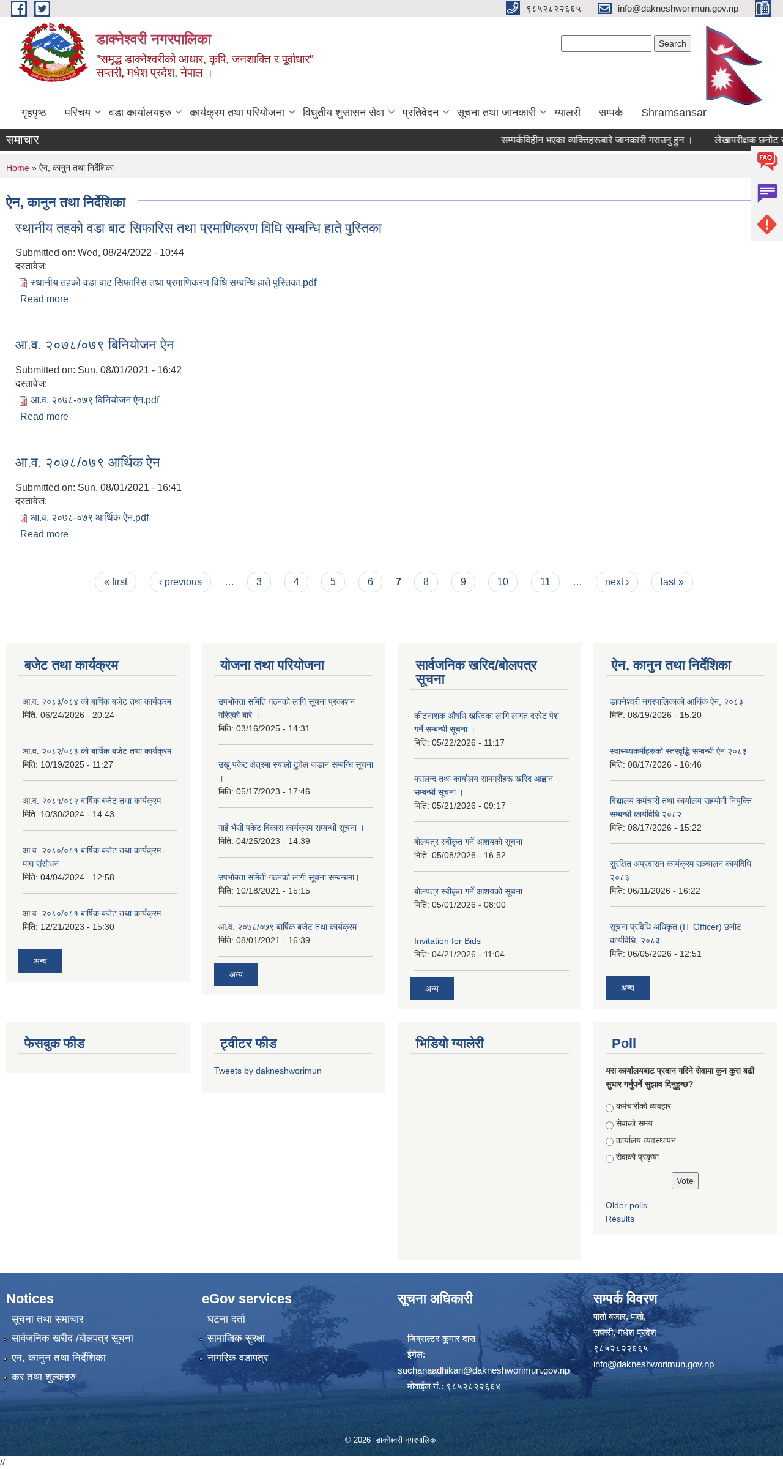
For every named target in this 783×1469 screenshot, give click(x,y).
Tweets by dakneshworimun (268, 1070)
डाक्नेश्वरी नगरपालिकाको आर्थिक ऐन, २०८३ (676, 701)
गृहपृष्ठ (33, 113)
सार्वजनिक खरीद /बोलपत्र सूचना (72, 1338)
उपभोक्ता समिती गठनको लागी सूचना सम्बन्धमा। (289, 877)
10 (502, 582)
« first (115, 582)
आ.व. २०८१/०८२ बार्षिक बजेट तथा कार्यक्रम (92, 801)
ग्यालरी (567, 113)
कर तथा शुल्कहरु (44, 1377)
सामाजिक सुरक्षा (236, 1338)
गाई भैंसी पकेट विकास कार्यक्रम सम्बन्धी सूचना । (291, 827)
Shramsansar (674, 113)
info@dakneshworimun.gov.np (653, 1364)
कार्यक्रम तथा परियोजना (237, 113)
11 (545, 582)
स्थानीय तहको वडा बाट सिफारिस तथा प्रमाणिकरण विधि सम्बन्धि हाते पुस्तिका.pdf (173, 282)
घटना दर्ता (226, 1319)
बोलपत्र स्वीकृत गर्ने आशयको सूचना (468, 842)
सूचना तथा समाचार (47, 1319)
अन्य (40, 961)
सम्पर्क (611, 113)
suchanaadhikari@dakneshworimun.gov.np (484, 1370)
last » (672, 582)
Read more (44, 299)
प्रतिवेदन (421, 113)
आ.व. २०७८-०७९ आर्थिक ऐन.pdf (90, 517)
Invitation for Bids (447, 941)
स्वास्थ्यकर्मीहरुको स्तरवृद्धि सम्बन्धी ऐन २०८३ (678, 751)
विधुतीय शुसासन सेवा (343, 113)
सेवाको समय (634, 1123)
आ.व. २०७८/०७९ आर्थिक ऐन (87, 462)
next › (617, 582)
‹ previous (180, 582)
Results (620, 1219)
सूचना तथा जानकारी (496, 113)
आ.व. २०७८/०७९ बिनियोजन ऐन (94, 345)
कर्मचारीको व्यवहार (643, 1106)
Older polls (626, 1205)
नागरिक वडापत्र (237, 1358)
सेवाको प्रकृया (637, 1157)
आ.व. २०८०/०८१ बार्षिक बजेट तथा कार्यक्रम (92, 913)
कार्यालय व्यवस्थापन (646, 1140)
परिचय (78, 113)
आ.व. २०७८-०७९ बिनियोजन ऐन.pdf (95, 400)
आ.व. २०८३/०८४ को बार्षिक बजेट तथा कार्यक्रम (97, 701)
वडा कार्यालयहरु (140, 113)
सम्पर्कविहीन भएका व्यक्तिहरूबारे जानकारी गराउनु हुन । (580, 140)
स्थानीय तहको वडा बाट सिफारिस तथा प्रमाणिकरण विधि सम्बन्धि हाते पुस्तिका (198, 228)
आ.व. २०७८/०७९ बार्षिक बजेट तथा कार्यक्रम (287, 927)
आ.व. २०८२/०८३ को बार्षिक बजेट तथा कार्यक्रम (97, 751)
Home (17, 168)
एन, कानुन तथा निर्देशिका (59, 1358)
